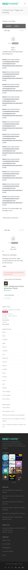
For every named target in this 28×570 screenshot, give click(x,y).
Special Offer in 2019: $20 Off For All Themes (13, 513)
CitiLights (4, 369)
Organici (4, 365)
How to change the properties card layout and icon (14, 425)
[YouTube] (22, 567)
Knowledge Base (6, 547)
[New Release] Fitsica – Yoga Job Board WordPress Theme (12, 518)
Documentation (6, 544)
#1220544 (21, 30)
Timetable (4, 350)
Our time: (4, 322)
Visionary (4, 376)
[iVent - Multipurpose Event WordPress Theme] (5, 477)
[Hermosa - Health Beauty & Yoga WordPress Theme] (19, 464)
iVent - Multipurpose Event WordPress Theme (14, 287)
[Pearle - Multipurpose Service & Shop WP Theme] (12, 477)
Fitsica (4, 332)
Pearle (4, 380)
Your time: (4, 318)
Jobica (3, 336)
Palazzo (4, 347)
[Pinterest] (15, 567)
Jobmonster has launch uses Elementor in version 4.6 (12, 503)
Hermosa (4, 362)
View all (14, 482)
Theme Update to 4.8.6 (8, 411)
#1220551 (21, 230)
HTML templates (6, 395)
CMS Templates (6, 391)
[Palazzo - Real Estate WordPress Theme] (19, 457)
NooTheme (8, 290)
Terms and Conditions (7, 551)
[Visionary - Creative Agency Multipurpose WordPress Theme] (5, 470)
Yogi (3, 354)
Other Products (6, 399)
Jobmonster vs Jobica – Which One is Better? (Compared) (13, 508)
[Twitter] (19, 567)
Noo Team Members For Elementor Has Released (12, 491)
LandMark (4, 339)
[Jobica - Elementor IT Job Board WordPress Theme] (12, 457)
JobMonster (5, 358)
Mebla (3, 343)
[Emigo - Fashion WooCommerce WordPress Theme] (12, 470)
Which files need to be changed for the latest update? (13, 420)
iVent (3, 384)
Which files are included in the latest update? (13, 415)
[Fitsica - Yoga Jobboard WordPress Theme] (5, 457)
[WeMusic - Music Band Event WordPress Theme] (19, 477)
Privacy (4, 555)
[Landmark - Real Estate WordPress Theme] (5, 464)
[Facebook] (8, 567)
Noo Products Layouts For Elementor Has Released (13, 497)
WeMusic (4, 388)
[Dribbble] (5, 567)
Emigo (4, 373)
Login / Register (7, 298)
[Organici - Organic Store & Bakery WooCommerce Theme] (19, 470)
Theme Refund (6, 407)
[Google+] (12, 567)
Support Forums (6, 540)
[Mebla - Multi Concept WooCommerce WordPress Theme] (12, 464)
